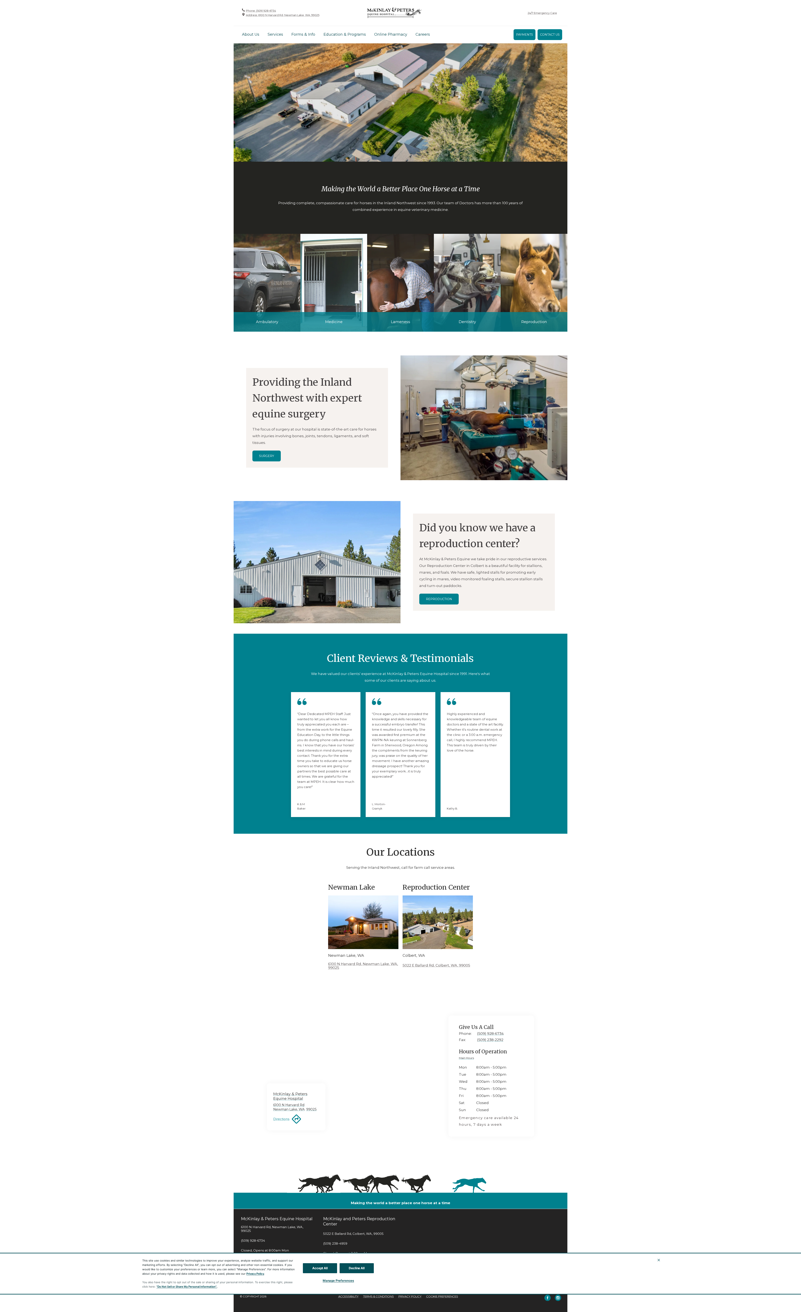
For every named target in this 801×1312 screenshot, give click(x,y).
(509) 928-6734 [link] (253, 1241)
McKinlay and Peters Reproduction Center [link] (359, 1221)
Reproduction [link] (439, 599)
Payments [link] (524, 35)
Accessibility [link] (348, 1296)
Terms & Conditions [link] (378, 1296)
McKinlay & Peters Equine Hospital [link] (276, 1218)
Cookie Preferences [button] (442, 1296)
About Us (250, 34)
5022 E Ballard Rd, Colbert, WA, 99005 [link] (353, 1234)
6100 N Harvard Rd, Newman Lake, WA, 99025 (363, 966)
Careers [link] (423, 34)
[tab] (467, 1058)
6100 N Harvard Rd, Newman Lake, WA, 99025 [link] (272, 1229)
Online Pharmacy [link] (390, 34)
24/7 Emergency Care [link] (542, 13)
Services (275, 34)
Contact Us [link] (550, 35)
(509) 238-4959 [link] (335, 1243)
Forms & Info (303, 34)
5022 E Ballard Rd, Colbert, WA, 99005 (436, 965)
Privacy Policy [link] (410, 1296)
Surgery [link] (266, 456)
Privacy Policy (255, 1273)
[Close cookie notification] (658, 1260)
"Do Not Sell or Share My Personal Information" (186, 1286)
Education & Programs (345, 34)
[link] (394, 13)
